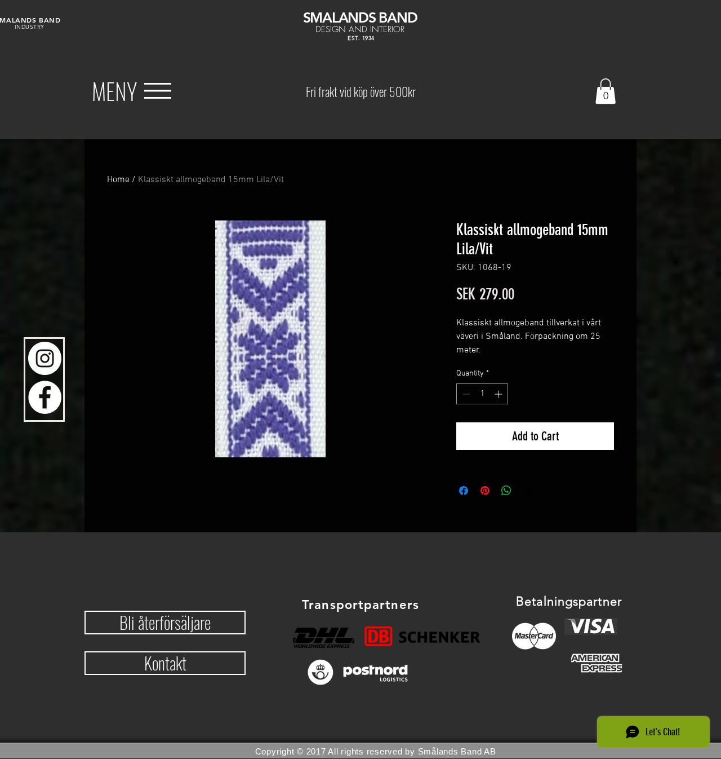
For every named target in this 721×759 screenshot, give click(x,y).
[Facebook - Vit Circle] (44, 397)
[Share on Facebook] (463, 490)
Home (118, 180)
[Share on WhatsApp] (506, 490)
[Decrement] (465, 394)
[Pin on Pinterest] (485, 490)
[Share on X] (528, 490)
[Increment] (499, 394)
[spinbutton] (482, 394)
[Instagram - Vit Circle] (44, 358)
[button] (114, 91)
